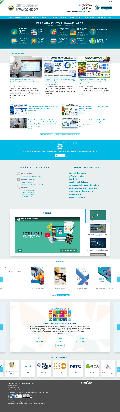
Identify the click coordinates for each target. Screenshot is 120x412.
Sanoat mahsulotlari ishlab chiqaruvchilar (83, 188)
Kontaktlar (102, 17)
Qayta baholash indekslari (29, 192)
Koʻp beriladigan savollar (77, 173)
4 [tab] (63, 354)
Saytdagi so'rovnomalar (77, 197)
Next (118, 277)
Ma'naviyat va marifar (76, 176)
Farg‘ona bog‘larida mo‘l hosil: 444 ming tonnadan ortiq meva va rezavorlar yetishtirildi (92, 82)
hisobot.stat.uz (82, 11)
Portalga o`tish (60, 155)
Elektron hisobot (27, 182)
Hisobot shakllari (27, 197)
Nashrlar (45, 17)
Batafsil (54, 295)
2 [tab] (59, 354)
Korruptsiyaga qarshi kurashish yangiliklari (66, 134)
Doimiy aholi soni (75, 194)
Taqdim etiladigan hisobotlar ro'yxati (32, 184)
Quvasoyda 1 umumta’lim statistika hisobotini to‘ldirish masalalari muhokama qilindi (24, 82)
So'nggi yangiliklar (21, 86)
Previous (1, 277)
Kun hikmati (73, 179)
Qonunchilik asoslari (28, 190)
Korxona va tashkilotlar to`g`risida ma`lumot (84, 185)
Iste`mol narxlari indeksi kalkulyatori (81, 191)
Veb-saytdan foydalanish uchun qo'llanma (18, 394)
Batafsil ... (12, 98)
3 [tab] (61, 354)
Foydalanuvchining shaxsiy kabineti (32, 176)
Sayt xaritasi (18, 389)
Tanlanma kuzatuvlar (28, 194)
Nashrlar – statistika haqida (78, 182)
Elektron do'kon (64, 295)
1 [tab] (58, 354)
